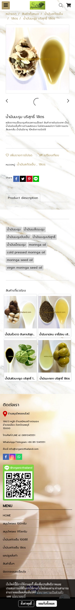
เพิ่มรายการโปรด (20, 155)
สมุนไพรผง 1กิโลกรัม (15, 532)
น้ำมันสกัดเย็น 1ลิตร (14, 548)
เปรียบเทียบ (50, 155)
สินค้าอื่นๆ (8, 564)
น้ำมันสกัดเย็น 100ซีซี (15, 540)
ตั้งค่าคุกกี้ (26, 603)
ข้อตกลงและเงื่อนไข (14, 572)
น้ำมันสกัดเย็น (27, 164)
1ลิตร (42, 164)
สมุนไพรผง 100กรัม (15, 524)
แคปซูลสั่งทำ (10, 556)
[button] (59, 5)
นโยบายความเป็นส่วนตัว (50, 592)
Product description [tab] (23, 198)
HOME (7, 516)
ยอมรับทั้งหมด (46, 603)
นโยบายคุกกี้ (19, 596)
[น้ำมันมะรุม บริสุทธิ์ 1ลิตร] (37, 59)
